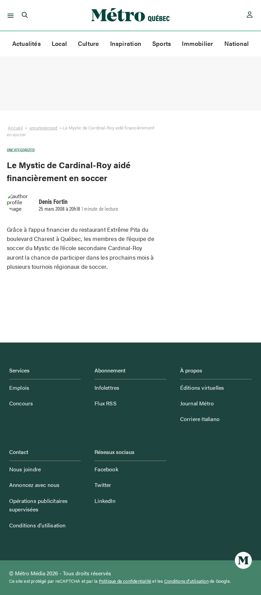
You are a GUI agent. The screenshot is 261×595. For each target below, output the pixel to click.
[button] (9, 15)
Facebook (106, 469)
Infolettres (106, 387)
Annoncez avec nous (34, 485)
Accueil (15, 127)
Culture (88, 43)
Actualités (26, 43)
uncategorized (43, 127)
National (236, 43)
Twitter (102, 485)
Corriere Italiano (200, 419)
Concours (21, 403)
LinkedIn (105, 501)
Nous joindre (25, 469)
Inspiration (125, 43)
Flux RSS (105, 403)
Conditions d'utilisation (186, 581)
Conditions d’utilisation (37, 525)
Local (59, 43)
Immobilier (197, 43)
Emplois (19, 387)
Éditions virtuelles (202, 387)
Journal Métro (197, 403)
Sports (161, 43)
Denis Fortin (53, 201)
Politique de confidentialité (125, 581)
